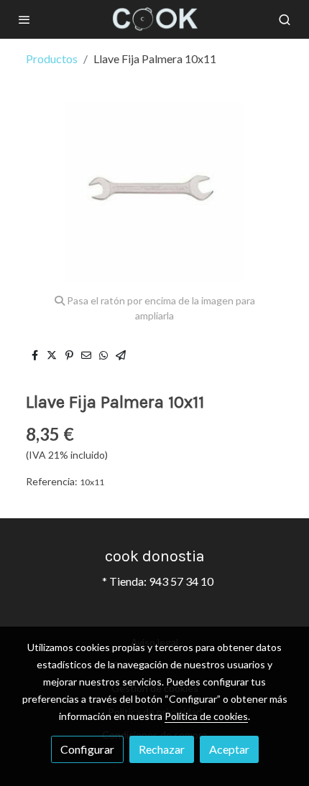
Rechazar (162, 749)
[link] (154, 19)
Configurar (87, 749)
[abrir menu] (24, 19)
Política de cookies (206, 716)
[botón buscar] (285, 19)
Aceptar (229, 749)
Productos (52, 58)
